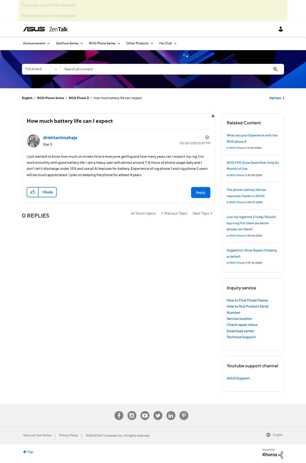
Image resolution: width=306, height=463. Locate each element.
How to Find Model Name (247, 300)
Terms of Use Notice (37, 435)
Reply (200, 192)
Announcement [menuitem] (34, 43)
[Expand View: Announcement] (48, 43)
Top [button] (30, 452)
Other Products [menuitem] (137, 43)
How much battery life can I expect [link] (117, 98)
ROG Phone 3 (79, 98)
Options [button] (275, 98)
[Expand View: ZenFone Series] (81, 43)
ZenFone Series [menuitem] (67, 43)
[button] (33, 192)
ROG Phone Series (50, 98)
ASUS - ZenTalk (45, 29)
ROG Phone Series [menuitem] (102, 43)
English (27, 98)
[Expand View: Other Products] (152, 43)
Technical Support (241, 337)
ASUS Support (238, 378)
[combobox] (172, 69)
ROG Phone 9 (238, 175)
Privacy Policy (68, 435)
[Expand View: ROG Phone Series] (119, 43)
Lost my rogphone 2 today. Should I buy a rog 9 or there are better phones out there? (251, 223)
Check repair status (242, 325)
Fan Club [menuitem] (165, 43)
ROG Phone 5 (238, 148)
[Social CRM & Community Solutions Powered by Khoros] (273, 453)
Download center (240, 331)
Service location (239, 319)
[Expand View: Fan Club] (175, 43)
